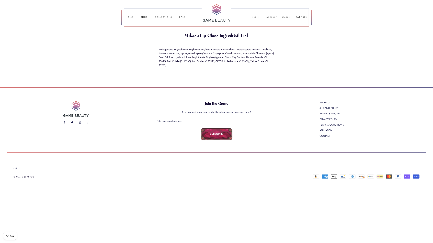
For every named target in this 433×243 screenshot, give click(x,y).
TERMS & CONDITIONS (332, 124)
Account (272, 17)
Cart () (301, 17)
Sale (182, 17)
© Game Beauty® (24, 177)
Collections (163, 17)
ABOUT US (325, 102)
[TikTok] (87, 122)
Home (130, 17)
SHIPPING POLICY (329, 108)
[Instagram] (80, 122)
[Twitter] (72, 122)
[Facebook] (64, 122)
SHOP (144, 17)
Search (286, 17)
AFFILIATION (326, 130)
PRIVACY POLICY (328, 119)
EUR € (256, 17)
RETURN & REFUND (330, 113)
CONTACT (325, 136)
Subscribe (216, 134)
